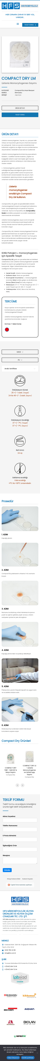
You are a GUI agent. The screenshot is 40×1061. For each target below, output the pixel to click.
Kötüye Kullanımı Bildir (13, 879)
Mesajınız (6, 855)
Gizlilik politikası (27, 1058)
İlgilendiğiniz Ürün (10, 845)
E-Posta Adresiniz (9, 835)
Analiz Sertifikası (11, 369)
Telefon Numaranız (10, 825)
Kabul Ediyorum (13, 1058)
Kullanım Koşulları (27, 879)
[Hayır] (37, 1053)
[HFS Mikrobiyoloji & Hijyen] (20, 901)
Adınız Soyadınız (9, 816)
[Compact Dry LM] (20, 54)
